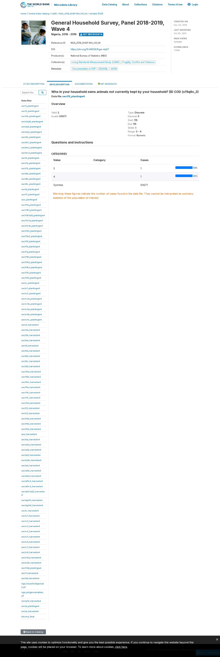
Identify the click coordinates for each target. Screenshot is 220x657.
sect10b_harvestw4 (31, 376)
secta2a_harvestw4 (31, 444)
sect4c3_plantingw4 (31, 153)
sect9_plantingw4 (30, 189)
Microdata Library (65, 4)
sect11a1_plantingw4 (31, 568)
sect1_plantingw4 (30, 106)
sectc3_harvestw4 (30, 526)
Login (195, 4)
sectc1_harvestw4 (30, 515)
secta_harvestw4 (30, 611)
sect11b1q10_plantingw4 (33, 215)
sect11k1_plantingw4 (31, 257)
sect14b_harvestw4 (31, 423)
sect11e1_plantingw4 (31, 231)
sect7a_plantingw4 (30, 163)
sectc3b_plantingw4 (31, 304)
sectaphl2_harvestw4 (32, 505)
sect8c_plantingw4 (30, 184)
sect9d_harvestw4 (30, 366)
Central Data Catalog (39, 13)
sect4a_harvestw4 (30, 340)
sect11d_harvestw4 (30, 403)
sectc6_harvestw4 (30, 542)
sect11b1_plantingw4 (31, 210)
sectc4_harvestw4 (30, 531)
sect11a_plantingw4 (31, 205)
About (125, 4)
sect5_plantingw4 (30, 158)
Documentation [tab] (84, 84)
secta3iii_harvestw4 (31, 460)
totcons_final (27, 616)
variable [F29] (96, 13)
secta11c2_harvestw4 (32, 481)
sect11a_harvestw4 (30, 387)
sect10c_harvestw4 (31, 382)
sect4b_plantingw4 (30, 137)
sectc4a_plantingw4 (31, 309)
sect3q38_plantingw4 (32, 121)
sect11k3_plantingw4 (31, 267)
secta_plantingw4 (30, 606)
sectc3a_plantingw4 (31, 298)
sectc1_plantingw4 (30, 288)
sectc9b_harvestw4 (31, 562)
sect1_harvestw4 (29, 573)
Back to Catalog (34, 631)
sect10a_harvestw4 (31, 371)
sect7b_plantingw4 (30, 168)
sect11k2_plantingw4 (31, 262)
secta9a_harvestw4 (31, 476)
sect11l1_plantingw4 (31, 272)
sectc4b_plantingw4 (31, 314)
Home (23, 13)
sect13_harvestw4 (30, 413)
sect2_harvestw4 (30, 324)
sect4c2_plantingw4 (31, 147)
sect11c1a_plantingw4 (32, 220)
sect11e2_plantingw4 (31, 236)
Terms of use (175, 4)
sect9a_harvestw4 (30, 350)
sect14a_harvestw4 (31, 418)
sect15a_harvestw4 (31, 429)
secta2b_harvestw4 (31, 449)
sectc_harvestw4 (30, 510)
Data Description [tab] (59, 84)
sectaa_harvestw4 (30, 439)
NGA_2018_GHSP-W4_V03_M (73, 13)
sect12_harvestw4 (30, 408)
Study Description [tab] (33, 84)
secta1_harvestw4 (30, 578)
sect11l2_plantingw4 (31, 278)
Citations (157, 4)
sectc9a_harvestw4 (31, 557)
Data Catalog (109, 4)
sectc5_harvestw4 (30, 536)
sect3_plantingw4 (30, 111)
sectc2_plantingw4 (30, 293)
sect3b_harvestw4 (30, 335)
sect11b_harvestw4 (30, 392)
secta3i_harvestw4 (30, 455)
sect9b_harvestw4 (30, 356)
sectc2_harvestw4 (30, 521)
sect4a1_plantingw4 (31, 126)
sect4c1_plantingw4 (31, 142)
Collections (140, 4)
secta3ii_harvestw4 (31, 601)
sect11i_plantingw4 (30, 246)
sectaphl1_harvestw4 (32, 500)
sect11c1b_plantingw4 (32, 225)
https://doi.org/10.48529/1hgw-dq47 (90, 49)
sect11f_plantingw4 (30, 241)
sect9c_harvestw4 (30, 361)
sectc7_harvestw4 (30, 547)
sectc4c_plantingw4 (31, 319)
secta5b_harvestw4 (31, 470)
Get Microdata (92, 34)
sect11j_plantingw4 (30, 251)
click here (121, 646)
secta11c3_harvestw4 (32, 486)
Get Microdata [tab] (108, 84)
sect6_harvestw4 (29, 345)
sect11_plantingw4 (30, 194)
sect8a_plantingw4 (30, 173)
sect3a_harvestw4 (30, 330)
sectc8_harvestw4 (30, 552)
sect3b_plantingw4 (30, 116)
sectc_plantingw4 (30, 283)
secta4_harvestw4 (30, 465)
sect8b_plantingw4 (30, 179)
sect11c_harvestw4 (30, 397)
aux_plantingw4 (29, 199)
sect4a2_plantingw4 (31, 132)
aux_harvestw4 (29, 434)
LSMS (54, 13)
